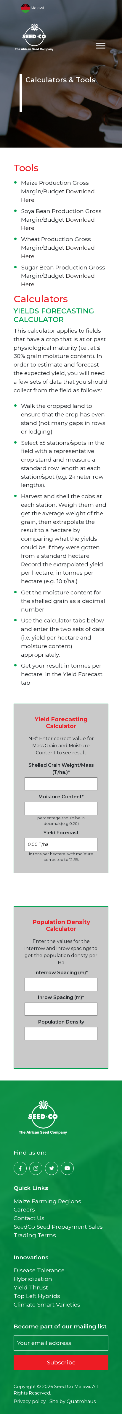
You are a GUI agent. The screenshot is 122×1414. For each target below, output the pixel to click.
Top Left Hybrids (37, 1295)
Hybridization (33, 1278)
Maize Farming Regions (47, 1201)
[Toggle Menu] (100, 45)
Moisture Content (61, 797)
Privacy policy (30, 1401)
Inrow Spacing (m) (61, 997)
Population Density (61, 1022)
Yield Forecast (61, 833)
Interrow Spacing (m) (61, 972)
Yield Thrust (31, 1287)
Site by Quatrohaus (72, 1401)
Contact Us (29, 1218)
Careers (24, 1209)
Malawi (36, 8)
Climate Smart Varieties (47, 1304)
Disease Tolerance (39, 1270)
